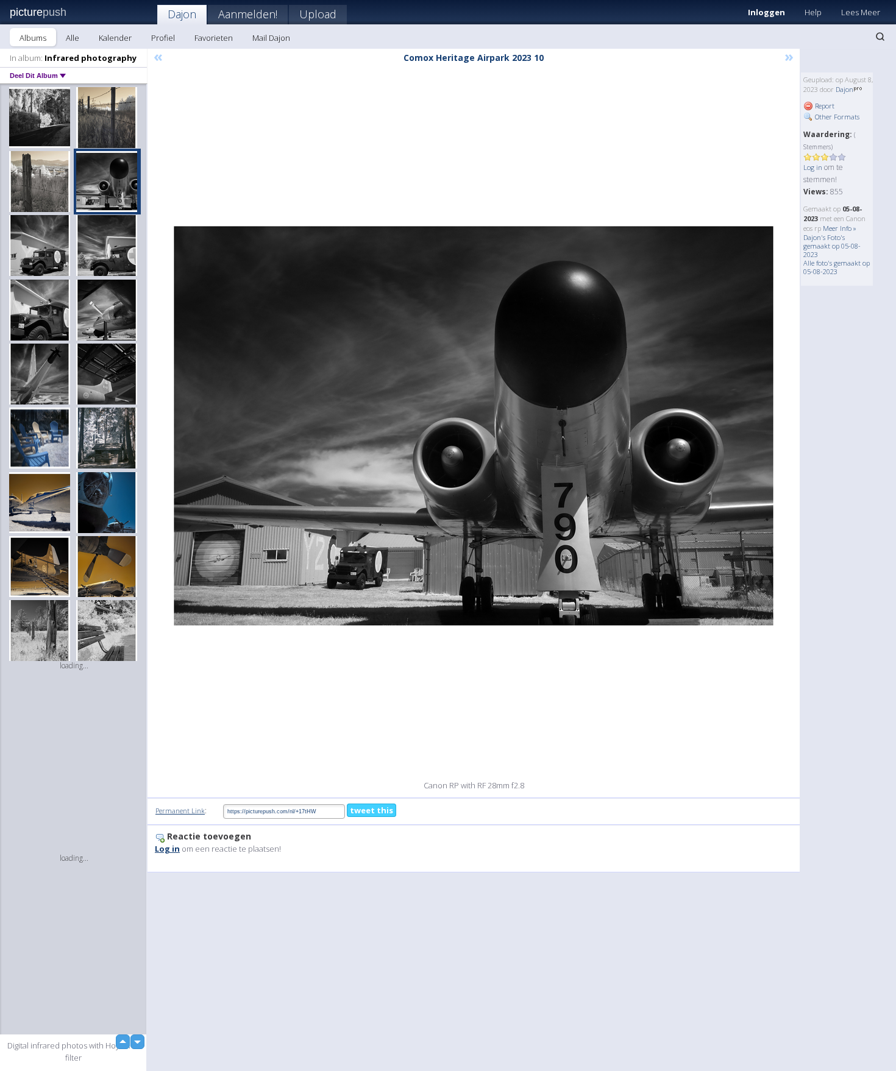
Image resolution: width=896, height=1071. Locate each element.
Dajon (182, 14)
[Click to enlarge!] (474, 426)
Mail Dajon (271, 37)
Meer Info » (839, 228)
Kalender (115, 37)
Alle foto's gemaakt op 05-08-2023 (836, 267)
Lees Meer (860, 12)
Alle (72, 37)
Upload (317, 14)
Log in (812, 167)
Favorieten (213, 37)
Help (813, 12)
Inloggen (766, 12)
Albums (33, 37)
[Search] (880, 36)
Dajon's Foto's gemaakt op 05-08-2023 (832, 246)
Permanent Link (180, 810)
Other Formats (836, 116)
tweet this (371, 810)
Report (823, 105)
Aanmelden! (247, 14)
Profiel (163, 37)
